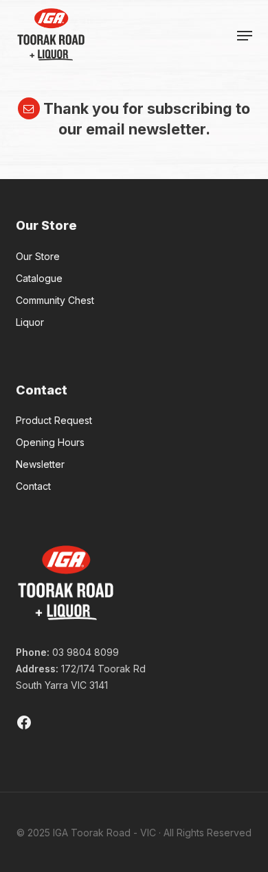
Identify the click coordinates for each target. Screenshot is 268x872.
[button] (244, 36)
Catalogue (39, 278)
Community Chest (55, 300)
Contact (33, 486)
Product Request (54, 420)
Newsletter (40, 464)
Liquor (30, 322)
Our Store (38, 256)
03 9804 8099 (85, 652)
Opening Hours (50, 442)
